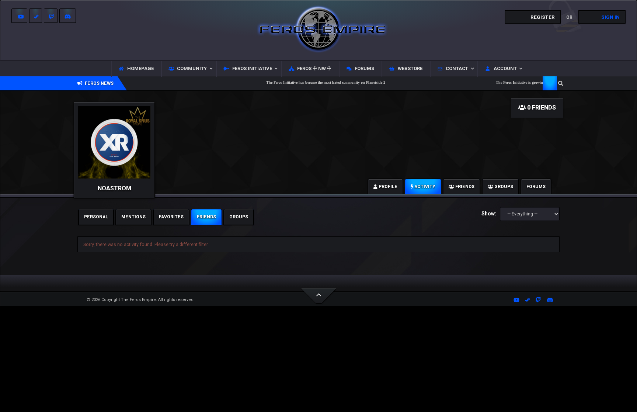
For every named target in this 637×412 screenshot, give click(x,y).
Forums (536, 186)
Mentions (133, 216)
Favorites (171, 216)
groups (503, 186)
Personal (96, 216)
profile (387, 186)
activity (424, 186)
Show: (488, 214)
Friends (206, 216)
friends (464, 186)
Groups (238, 216)
